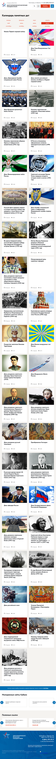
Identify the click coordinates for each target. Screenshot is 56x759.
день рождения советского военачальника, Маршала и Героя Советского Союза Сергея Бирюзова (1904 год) (41, 474)
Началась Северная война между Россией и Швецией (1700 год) (40, 638)
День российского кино (12, 605)
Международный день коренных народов (38, 260)
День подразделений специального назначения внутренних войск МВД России (14, 638)
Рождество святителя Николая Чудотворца (14, 345)
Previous (1, 702)
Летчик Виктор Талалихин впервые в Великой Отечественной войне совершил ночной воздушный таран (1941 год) (41, 244)
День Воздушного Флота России (39, 375)
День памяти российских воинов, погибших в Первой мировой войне (40, 79)
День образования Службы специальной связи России (13, 79)
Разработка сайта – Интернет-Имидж (31, 752)
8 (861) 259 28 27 (48, 739)
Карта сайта (31, 746)
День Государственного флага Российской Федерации (41, 506)
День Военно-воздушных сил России (40, 345)
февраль (21, 20)
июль (34, 23)
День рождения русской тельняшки (12, 443)
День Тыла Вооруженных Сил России (40, 49)
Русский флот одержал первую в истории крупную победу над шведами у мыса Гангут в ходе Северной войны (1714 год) (14, 210)
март (34, 20)
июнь (21, 23)
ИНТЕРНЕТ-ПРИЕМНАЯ (45, 6)
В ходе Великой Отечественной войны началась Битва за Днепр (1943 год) (41, 572)
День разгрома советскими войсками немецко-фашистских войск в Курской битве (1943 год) (13, 537)
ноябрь (34, 26)
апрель (47, 20)
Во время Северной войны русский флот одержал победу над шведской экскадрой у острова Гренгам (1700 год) (14, 243)
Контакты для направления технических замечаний (40, 745)
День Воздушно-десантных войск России (13, 110)
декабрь (47, 26)
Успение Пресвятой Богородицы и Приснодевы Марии (40, 607)
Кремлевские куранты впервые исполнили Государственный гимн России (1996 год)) (41, 312)
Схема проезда (38, 746)
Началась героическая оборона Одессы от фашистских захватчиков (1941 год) (14, 142)
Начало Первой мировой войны (14, 31)
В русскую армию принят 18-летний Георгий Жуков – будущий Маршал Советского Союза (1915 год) (13, 474)
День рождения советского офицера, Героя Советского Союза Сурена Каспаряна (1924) (13, 376)
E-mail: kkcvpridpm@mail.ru (47, 741)
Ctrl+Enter (46, 688)
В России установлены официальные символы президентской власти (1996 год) (40, 143)
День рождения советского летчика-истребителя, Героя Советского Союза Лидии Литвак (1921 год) (40, 410)
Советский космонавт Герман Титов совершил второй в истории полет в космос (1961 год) (41, 177)
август (47, 23)
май (8, 23)
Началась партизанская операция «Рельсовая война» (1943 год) (40, 111)
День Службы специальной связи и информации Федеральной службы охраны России (41, 210)
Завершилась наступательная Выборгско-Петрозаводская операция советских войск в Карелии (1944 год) (13, 313)
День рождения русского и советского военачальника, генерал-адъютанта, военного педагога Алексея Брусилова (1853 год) (14, 671)
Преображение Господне (39, 442)
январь (8, 20)
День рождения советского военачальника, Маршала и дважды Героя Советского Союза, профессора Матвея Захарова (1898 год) (13, 410)
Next (54, 702)
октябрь (21, 26)
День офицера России (11, 505)
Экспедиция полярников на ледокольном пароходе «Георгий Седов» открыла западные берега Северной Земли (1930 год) (13, 573)
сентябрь (8, 26)
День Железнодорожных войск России (14, 175)
